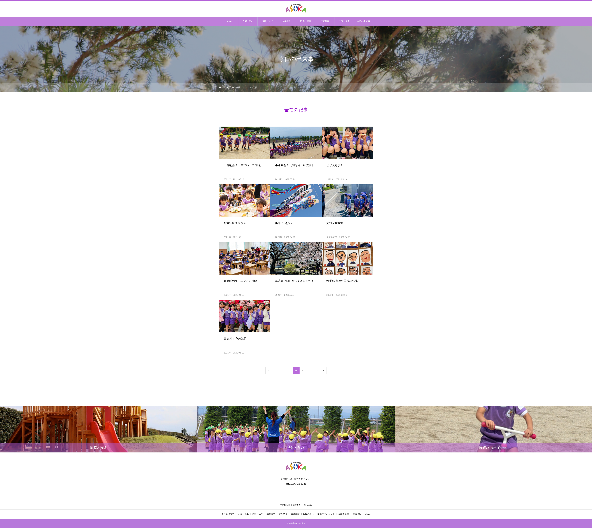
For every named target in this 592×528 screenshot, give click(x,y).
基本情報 (357, 514)
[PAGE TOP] (296, 401)
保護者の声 (343, 514)
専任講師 (295, 514)
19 (303, 370)
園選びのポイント (326, 514)
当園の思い (248, 21)
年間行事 (325, 21)
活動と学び (267, 21)
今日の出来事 (363, 21)
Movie (368, 514)
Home (229, 21)
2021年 (227, 179)
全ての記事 (331, 237)
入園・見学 (344, 21)
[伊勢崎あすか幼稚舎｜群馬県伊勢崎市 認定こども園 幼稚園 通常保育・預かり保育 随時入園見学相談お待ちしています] (296, 8)
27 (316, 370)
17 (289, 370)
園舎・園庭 (305, 21)
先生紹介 (286, 21)
